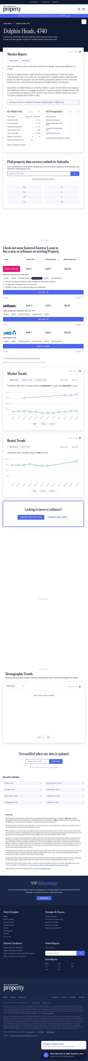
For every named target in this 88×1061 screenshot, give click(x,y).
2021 (48, 737)
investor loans (47, 102)
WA (25, 197)
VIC (62, 187)
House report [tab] (13, 60)
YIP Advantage (33, 2)
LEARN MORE (44, 898)
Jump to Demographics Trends (58, 138)
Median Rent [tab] (13, 447)
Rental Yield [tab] (25, 447)
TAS (62, 202)
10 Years (52, 424)
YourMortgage (50, 1032)
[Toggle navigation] (83, 9)
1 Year (34, 424)
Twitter (64, 997)
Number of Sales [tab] (41, 380)
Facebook (55, 997)
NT (62, 197)
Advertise (56, 2)
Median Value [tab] (14, 380)
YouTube (82, 997)
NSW (24, 187)
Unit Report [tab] (25, 60)
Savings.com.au (30, 1032)
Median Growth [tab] (27, 380)
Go (81, 953)
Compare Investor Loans (31, 517)
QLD (24, 192)
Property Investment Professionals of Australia (24, 1035)
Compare (78, 297)
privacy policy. (53, 767)
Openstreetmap (46, 868)
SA (62, 192)
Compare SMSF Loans (57, 517)
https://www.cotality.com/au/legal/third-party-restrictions (49, 865)
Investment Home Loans (48, 16)
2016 (39, 737)
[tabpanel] (43, 81)
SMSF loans (59, 102)
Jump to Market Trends (16, 145)
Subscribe (56, 761)
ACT (24, 202)
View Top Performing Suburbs (43, 179)
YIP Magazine (45, 2)
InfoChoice (41, 1032)
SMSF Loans (65, 16)
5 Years (43, 424)
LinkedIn (73, 997)
